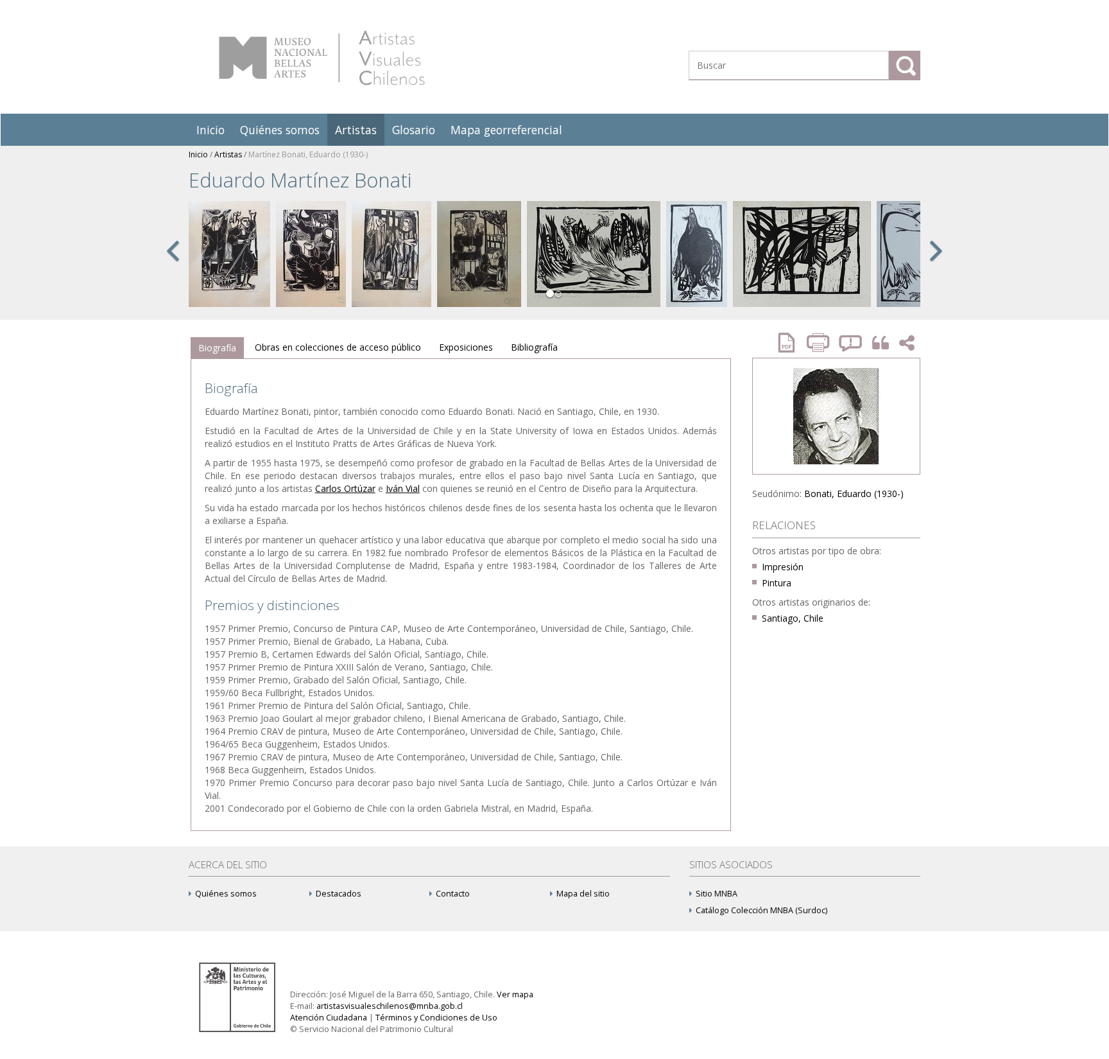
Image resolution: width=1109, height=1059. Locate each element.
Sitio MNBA (716, 893)
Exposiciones (466, 347)
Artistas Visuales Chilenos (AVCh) (322, 57)
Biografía (217, 348)
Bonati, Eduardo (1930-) (854, 493)
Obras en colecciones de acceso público (338, 347)
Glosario (413, 129)
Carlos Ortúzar (345, 488)
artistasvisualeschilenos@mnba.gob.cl (389, 1006)
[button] (172, 264)
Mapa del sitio (583, 893)
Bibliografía (534, 347)
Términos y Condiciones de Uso (436, 1017)
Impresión (783, 567)
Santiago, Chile (792, 618)
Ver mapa (515, 994)
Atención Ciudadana (328, 1017)
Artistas (356, 129)
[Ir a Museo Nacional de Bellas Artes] (239, 996)
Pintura (776, 583)
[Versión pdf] (791, 343)
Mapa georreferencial (506, 129)
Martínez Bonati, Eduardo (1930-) (308, 154)
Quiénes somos (280, 129)
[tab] (217, 348)
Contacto (453, 893)
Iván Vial (403, 488)
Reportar (851, 343)
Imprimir (819, 343)
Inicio (210, 129)
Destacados (338, 893)
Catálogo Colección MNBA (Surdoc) (761, 910)
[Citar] (877, 343)
